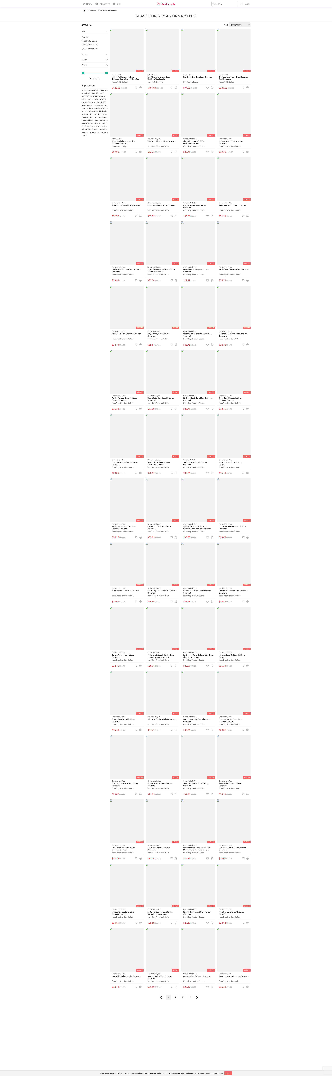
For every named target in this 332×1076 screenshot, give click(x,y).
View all (84, 135)
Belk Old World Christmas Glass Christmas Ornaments (95, 105)
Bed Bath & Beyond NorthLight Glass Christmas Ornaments (95, 111)
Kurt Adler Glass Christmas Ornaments (95, 117)
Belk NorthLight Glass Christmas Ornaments (95, 114)
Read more (218, 1073)
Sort (226, 25)
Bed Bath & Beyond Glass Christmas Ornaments (95, 90)
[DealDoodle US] (166, 4)
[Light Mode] (241, 4)
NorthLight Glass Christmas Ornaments (95, 96)
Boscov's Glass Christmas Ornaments (94, 123)
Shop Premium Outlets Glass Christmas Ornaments (95, 108)
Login (247, 4)
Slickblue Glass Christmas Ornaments (94, 120)
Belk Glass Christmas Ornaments (93, 93)
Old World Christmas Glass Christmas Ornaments (95, 102)
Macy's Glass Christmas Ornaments (94, 99)
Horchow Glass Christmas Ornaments (95, 132)
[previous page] (161, 997)
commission (117, 1073)
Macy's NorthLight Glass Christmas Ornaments (95, 126)
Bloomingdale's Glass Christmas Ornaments (95, 129)
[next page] (196, 997)
